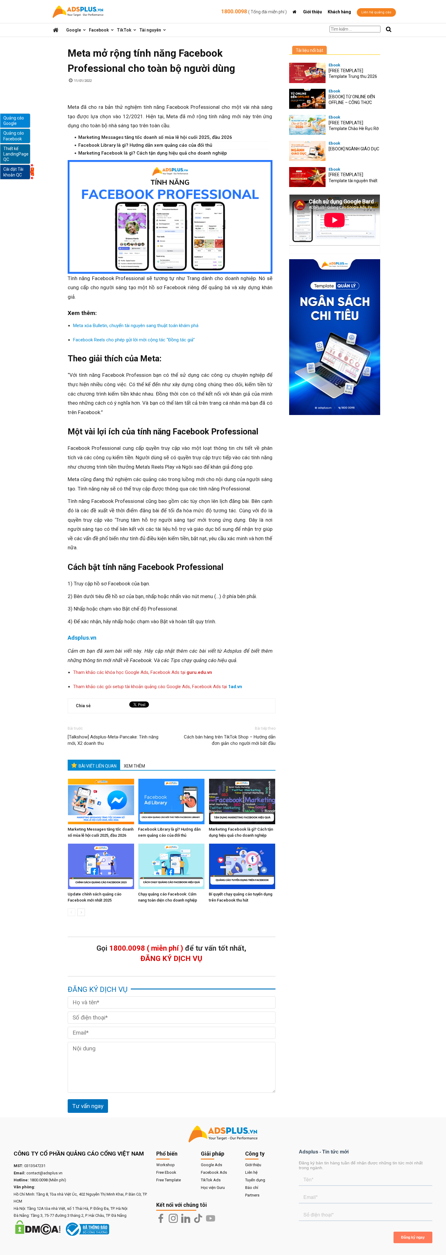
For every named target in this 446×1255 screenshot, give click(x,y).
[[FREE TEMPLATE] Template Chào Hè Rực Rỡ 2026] (307, 125)
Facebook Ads (214, 1172)
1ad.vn (235, 686)
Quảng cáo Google (13, 120)
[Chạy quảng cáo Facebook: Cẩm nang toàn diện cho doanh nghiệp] (172, 866)
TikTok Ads (211, 1180)
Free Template (168, 1180)
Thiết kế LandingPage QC (16, 154)
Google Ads (211, 1165)
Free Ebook (166, 1172)
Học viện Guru (213, 1187)
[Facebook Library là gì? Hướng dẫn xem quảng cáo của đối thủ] (172, 801)
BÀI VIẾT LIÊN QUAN (98, 766)
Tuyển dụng (255, 1180)
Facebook (99, 30)
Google (73, 30)
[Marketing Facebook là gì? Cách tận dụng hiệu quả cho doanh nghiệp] (242, 801)
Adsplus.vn (82, 637)
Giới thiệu (312, 11)
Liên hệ (251, 1172)
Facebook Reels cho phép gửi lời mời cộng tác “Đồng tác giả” (134, 340)
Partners (252, 1195)
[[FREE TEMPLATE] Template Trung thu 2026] (307, 73)
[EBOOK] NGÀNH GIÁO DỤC (354, 148)
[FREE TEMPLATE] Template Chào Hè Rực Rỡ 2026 (354, 128)
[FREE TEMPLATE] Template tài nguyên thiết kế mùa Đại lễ (353, 180)
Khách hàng (339, 11)
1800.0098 (254, 11)
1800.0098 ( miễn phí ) (146, 948)
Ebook (334, 65)
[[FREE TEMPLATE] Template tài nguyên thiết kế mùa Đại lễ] (307, 177)
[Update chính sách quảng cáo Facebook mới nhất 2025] (101, 866)
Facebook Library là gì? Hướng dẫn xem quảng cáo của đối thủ (145, 145)
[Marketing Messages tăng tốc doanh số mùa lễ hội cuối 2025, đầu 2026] (101, 801)
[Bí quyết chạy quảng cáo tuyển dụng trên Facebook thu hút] (242, 866)
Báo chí (251, 1187)
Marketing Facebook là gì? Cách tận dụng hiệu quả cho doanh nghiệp (152, 153)
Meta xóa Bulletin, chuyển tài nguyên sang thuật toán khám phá (135, 325)
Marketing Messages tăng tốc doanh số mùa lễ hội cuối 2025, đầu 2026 (155, 137)
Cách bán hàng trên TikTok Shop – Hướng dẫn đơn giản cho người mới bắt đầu (229, 740)
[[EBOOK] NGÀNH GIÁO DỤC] (307, 151)
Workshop (165, 1165)
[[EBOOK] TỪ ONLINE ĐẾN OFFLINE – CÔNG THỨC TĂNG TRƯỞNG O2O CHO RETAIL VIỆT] (307, 99)
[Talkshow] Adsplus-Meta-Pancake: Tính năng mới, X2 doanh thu (113, 740)
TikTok (124, 30)
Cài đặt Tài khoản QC (13, 172)
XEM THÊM (134, 766)
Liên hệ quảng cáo (376, 12)
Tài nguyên (150, 30)
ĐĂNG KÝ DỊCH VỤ (171, 958)
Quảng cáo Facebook (13, 136)
